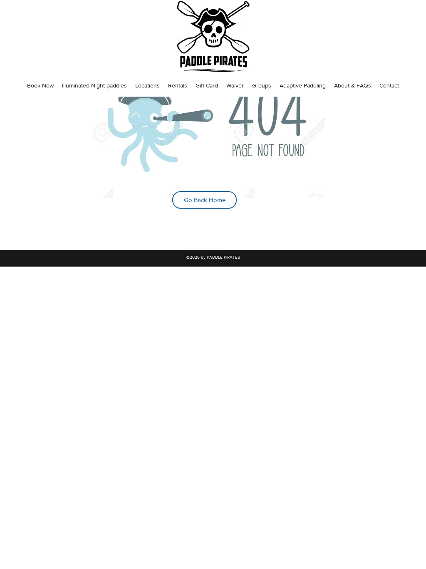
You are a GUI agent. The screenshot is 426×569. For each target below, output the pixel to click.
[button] (40, 85)
